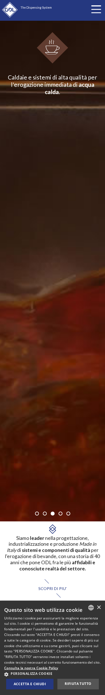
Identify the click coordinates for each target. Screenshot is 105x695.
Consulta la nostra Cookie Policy (31, 668)
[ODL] (10, 10)
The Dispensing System (36, 7)
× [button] (99, 607)
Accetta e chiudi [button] (30, 684)
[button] (52, 674)
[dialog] (52, 648)
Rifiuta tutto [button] (78, 683)
